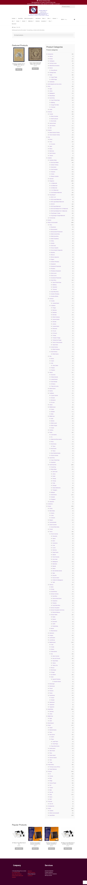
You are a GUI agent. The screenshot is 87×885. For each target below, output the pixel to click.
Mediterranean (52, 407)
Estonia (52, 513)
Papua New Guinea (55, 746)
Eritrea (52, 241)
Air (50, 773)
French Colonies (54, 534)
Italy (52, 653)
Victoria (52, 174)
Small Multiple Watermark (56, 192)
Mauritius (53, 252)
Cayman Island (52, 123)
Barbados (55, 312)
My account (14, 23)
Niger (54, 573)
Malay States (53, 469)
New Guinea (53, 444)
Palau (50, 753)
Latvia (52, 515)
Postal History (51, 764)
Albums (51, 56)
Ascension (53, 374)
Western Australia (54, 176)
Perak (54, 483)
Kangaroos (51, 181)
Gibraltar (53, 411)
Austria (50, 508)
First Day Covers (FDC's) (54, 767)
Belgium (51, 520)
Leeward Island (56, 303)
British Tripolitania (55, 238)
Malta (52, 414)
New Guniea (53, 448)
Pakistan (53, 367)
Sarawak (53, 497)
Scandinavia (52, 695)
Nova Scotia (53, 121)
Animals (51, 776)
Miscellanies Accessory (54, 65)
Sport (50, 799)
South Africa (52, 98)
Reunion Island (56, 577)
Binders (51, 58)
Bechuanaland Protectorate (56, 231)
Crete (52, 644)
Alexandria (55, 536)
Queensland (53, 167)
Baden (54, 617)
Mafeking (53, 102)
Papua (54, 446)
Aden (52, 418)
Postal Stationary (53, 769)
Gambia (52, 243)
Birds (50, 778)
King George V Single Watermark (58, 215)
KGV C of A (53, 197)
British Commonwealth (28, 18)
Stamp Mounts (54, 70)
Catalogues (51, 61)
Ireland (50, 404)
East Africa (55, 596)
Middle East (30, 21)
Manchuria (51, 151)
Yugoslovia (51, 707)
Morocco (53, 254)
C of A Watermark (54, 190)
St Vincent (55, 333)
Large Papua (55, 741)
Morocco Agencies (55, 257)
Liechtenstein (52, 637)
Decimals (51, 178)
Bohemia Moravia (56, 612)
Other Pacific (52, 750)
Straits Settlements (56, 487)
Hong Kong (53, 467)
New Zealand (38, 18)
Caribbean (53, 305)
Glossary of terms (31, 872)
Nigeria (52, 259)
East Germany (54, 591)
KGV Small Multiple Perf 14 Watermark (59, 211)
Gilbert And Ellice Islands (56, 439)
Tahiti (54, 582)
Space (50, 797)
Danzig (52, 589)
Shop (50, 21)
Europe (17, 21)
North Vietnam (52, 153)
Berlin (52, 587)
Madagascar (52, 93)
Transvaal (53, 107)
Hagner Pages (54, 77)
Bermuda (54, 314)
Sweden (53, 700)
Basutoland (53, 227)
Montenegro (53, 670)
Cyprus (52, 409)
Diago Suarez (55, 552)
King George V (52, 194)
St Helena (53, 384)
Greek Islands (54, 651)
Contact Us (30, 875)
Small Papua (55, 743)
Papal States (55, 660)
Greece (52, 649)
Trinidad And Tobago (57, 340)
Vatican (54, 663)
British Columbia (54, 116)
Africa (49, 18)
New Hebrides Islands (55, 453)
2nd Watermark (54, 185)
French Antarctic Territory (54, 134)
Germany (51, 584)
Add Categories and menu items (54, 84)
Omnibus (51, 430)
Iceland (52, 697)
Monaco (52, 667)
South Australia (54, 169)
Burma (52, 358)
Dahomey (55, 550)
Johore (54, 474)
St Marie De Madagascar (58, 580)
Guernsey (51, 711)
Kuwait (52, 427)
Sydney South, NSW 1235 (17, 875)
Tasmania (53, 171)
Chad (54, 545)
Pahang (54, 478)
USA (50, 128)
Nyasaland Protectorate (56, 266)
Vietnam (51, 155)
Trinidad (54, 335)
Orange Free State (55, 105)
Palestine (53, 370)
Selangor (54, 485)
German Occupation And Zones (57, 610)
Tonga (50, 762)
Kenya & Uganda (54, 247)
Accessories (43, 21)
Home (14, 27)
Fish (50, 785)
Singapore (53, 499)
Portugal (53, 672)
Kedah (54, 476)
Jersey (50, 713)
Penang (54, 480)
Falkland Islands (54, 377)
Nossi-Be (54, 575)
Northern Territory (54, 164)
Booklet (49, 220)
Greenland (51, 633)
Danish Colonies (53, 524)
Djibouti (54, 554)
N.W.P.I (52, 736)
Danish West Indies (55, 527)
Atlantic (51, 372)
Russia (50, 693)
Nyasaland (53, 264)
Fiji (51, 437)
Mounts (51, 68)
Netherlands (52, 686)
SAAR (54, 623)
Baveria (54, 619)
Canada (51, 114)
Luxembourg (52, 640)
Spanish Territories (56, 679)
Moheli (54, 568)
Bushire (51, 391)
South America (54, 351)
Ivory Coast (55, 559)
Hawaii (50, 727)
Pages (50, 74)
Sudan (50, 109)
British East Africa (54, 236)
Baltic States (52, 510)
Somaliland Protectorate (56, 277)
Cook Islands (54, 434)
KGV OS (53, 204)
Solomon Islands (54, 455)
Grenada (54, 321)
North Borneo (54, 494)
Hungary (51, 635)
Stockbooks (51, 81)
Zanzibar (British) (54, 296)
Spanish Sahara (57, 681)
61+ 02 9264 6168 (16, 872)
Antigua (54, 307)
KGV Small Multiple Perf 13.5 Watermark (59, 208)
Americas (54, 18)
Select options (19, 848)
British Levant (54, 423)
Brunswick (55, 621)
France (50, 531)
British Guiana (56, 354)
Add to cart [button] (19, 69)
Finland (51, 529)
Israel (50, 720)
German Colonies (54, 594)
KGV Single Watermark (56, 206)
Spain (52, 677)
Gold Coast (53, 245)
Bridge (50, 780)
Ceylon (52, 360)
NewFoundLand (54, 118)
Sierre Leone (53, 275)
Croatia (52, 647)
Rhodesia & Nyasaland (56, 271)
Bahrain (52, 421)
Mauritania (55, 564)
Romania (51, 690)
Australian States (53, 160)
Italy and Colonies (56, 658)
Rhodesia (53, 268)
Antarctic (23, 21)
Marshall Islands (52, 730)
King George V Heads (55, 213)
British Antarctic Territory (54, 132)
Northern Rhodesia (55, 261)
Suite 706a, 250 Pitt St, (17, 874)
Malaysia (53, 492)
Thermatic (50, 801)
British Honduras (56, 317)
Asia (12, 21)
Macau (50, 148)
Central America (54, 347)
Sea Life (51, 792)
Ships (50, 794)
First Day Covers (53, 63)
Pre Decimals (52, 218)
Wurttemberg (55, 626)
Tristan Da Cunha (54, 386)
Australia (13, 18)
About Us (30, 871)
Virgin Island (55, 344)
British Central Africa (55, 234)
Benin (54, 540)
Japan (50, 146)
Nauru (52, 441)
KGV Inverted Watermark (56, 199)
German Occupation (55, 607)
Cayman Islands (56, 319)
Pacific (43, 18)
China (50, 141)
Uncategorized (51, 806)
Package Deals (52, 72)
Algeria (54, 538)
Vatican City (55, 665)
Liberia (50, 91)
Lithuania (53, 517)
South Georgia (54, 381)
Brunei (50, 139)
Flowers (51, 787)
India (52, 363)
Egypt (50, 88)
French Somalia (56, 557)
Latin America (52, 125)
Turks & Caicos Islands (57, 342)
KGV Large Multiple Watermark (57, 201)
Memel (52, 628)
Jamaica (54, 324)
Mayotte (54, 566)
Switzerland (51, 702)
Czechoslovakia (52, 522)
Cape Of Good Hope (55, 100)
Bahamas (55, 310)
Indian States (55, 365)
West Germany (54, 630)
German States (54, 614)
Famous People (52, 783)
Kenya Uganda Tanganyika (56, 250)
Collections (38, 21)
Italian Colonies (56, 656)
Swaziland (55, 287)
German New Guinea (57, 598)
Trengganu (55, 490)
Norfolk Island (52, 748)
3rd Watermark (54, 188)
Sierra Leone (53, 273)
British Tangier (54, 425)
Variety (49, 808)
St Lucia (54, 331)
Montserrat (55, 328)
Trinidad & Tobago (56, 337)
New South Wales (55, 162)
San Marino (53, 674)
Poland (50, 688)
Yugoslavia (51, 704)
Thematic (50, 771)
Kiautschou (55, 600)
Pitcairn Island (52, 755)
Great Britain (20, 18)
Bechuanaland (54, 229)
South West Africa (55, 291)
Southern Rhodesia (55, 294)
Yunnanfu (53, 144)
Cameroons (55, 543)
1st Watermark (54, 183)
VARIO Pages (54, 79)
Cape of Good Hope (55, 460)
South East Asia (52, 464)
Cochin (54, 547)
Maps (50, 790)
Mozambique (52, 95)
